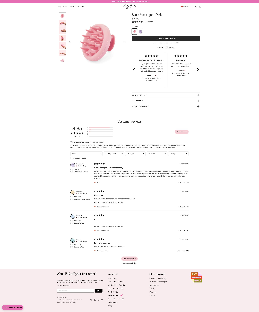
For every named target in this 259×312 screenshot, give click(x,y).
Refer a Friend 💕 (115, 295)
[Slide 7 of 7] (62, 60)
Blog (110, 305)
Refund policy (60, 299)
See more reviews (129, 258)
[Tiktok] (98, 299)
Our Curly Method (116, 282)
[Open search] (191, 6)
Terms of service (78, 299)
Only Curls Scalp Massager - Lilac (112, 202)
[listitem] (134, 31)
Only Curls (64, 297)
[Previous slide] (69, 42)
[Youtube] (102, 299)
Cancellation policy (71, 302)
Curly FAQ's (113, 292)
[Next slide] (125, 42)
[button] (134, 69)
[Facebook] (91, 299)
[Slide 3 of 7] (62, 30)
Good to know (138, 101)
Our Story (112, 278)
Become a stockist (116, 299)
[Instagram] (95, 299)
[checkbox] (86, 158)
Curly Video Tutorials (117, 285)
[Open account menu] (195, 6)
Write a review (181, 132)
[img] (156, 75)
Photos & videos (79, 158)
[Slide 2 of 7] (62, 23)
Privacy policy (68, 299)
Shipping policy (61, 302)
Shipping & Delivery (140, 106)
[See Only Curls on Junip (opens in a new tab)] (134, 263)
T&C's (151, 288)
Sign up (98, 291)
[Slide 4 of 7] (62, 38)
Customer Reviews (116, 288)
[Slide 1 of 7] (62, 16)
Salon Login (113, 302)
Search (152, 295)
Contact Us (154, 285)
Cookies (152, 292)
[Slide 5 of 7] (62, 45)
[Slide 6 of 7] (62, 53)
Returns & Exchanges (158, 282)
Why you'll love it (139, 95)
